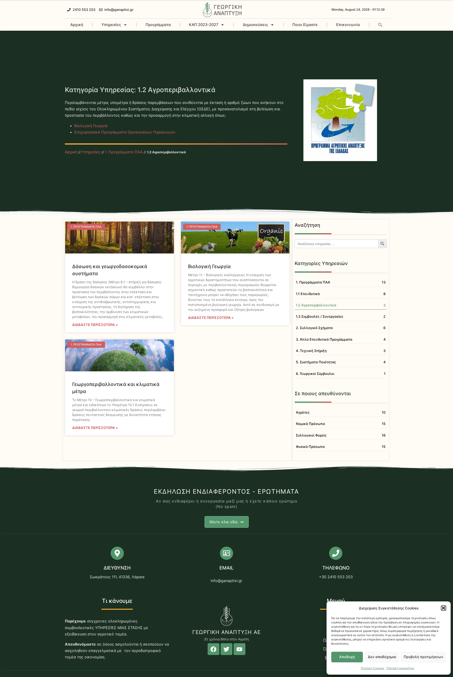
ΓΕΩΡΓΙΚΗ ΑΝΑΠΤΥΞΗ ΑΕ (226, 632)
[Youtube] (239, 649)
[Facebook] (213, 649)
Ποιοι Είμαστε (305, 24)
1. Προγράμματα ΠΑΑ (124, 152)
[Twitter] (226, 649)
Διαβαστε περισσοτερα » (95, 325)
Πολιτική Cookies (372, 668)
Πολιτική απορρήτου (400, 668)
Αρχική (76, 24)
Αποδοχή (347, 657)
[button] (443, 608)
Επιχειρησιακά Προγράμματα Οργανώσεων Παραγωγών (124, 132)
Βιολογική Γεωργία (91, 125)
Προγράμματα (158, 24)
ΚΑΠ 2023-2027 (203, 24)
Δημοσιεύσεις (255, 24)
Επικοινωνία (348, 24)
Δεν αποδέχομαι (382, 657)
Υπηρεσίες (111, 24)
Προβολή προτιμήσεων (423, 657)
